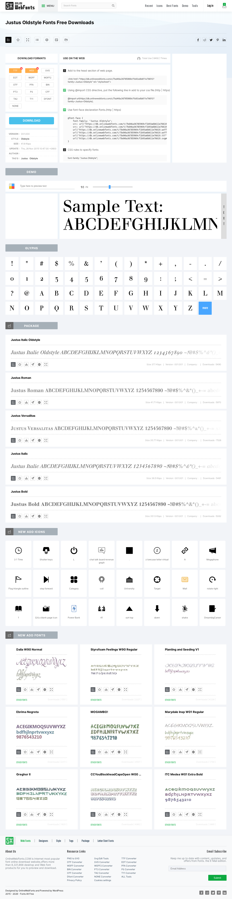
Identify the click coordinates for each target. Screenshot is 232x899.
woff (31, 77)
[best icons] (9, 635)
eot (15, 77)
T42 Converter (101, 873)
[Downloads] (26, 364)
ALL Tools (126, 876)
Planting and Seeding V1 (182, 649)
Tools (195, 6)
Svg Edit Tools (101, 858)
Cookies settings (102, 880)
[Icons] (56, 40)
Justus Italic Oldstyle (25, 340)
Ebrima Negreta (27, 712)
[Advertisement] (199, 108)
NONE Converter (102, 876)
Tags (71, 841)
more (205, 308)
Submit (217, 877)
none (15, 106)
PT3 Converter (101, 869)
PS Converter (128, 869)
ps (31, 91)
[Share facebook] (198, 39)
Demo (185, 6)
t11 (31, 98)
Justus (24, 158)
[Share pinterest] (217, 39)
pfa (32, 84)
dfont (47, 98)
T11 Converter (128, 873)
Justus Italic (19, 453)
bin (47, 84)
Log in (210, 6)
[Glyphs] (37, 40)
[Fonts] (66, 40)
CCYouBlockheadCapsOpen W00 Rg (116, 774)
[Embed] (39, 364)
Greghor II (23, 774)
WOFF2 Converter (103, 865)
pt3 (15, 91)
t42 (15, 98)
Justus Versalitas (23, 415)
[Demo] (28, 40)
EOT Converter (128, 862)
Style (58, 841)
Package (85, 841)
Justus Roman (21, 378)
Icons (159, 6)
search (113, 5)
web (31, 70)
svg (47, 70)
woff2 (47, 77)
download (31, 120)
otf (15, 84)
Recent (149, 6)
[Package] (47, 40)
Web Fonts (25, 841)
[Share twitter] (211, 39)
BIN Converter (74, 869)
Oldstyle (25, 138)
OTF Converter (74, 862)
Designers (43, 841)
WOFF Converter (75, 865)
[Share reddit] (204, 39)
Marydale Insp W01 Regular (184, 712)
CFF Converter (74, 873)
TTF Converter (128, 858)
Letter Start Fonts (106, 841)
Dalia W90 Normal (29, 649)
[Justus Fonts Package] (9, 325)
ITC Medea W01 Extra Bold (184, 774)
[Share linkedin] (224, 39)
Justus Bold (19, 491)
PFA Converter (128, 865)
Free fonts (21, 6)
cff (47, 91)
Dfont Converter (75, 876)
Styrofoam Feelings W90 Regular (114, 649)
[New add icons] (9, 531)
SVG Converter (101, 862)
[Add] (8, 40)
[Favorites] (18, 40)
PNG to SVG (73, 858)
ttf (15, 70)
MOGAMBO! (99, 712)
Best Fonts (172, 6)
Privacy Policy (74, 880)
